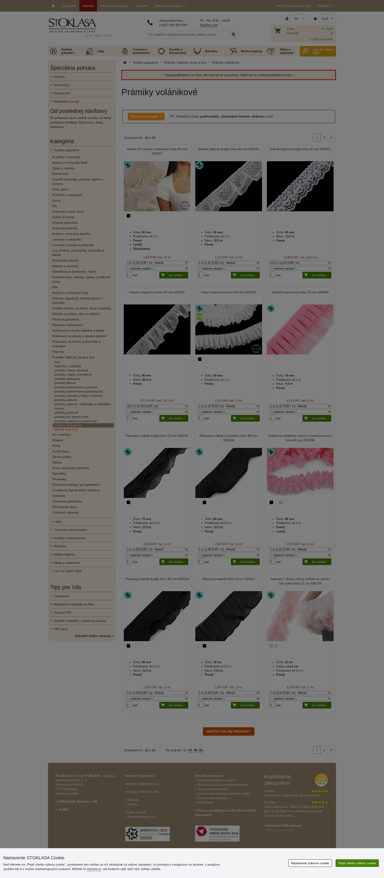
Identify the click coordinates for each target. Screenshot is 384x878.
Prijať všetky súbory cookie (357, 863)
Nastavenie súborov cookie (310, 863)
